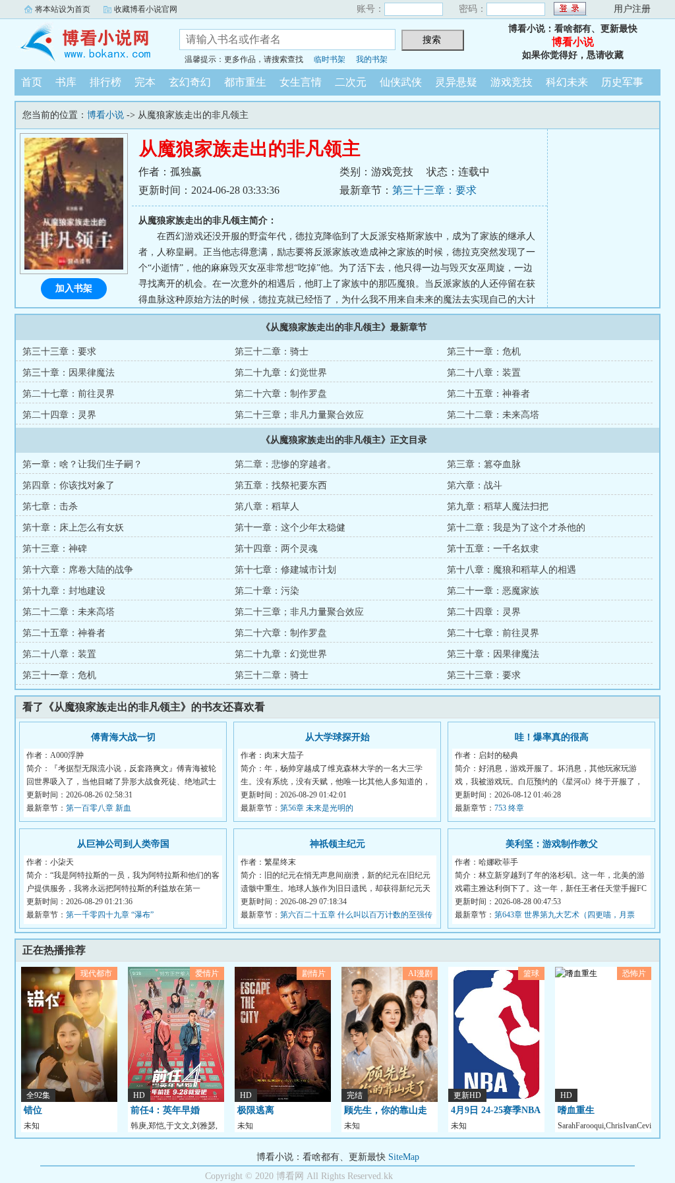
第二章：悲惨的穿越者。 (285, 464)
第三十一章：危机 (484, 352)
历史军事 (622, 82)
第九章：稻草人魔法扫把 (497, 506)
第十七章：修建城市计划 (285, 570)
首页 (31, 82)
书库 (65, 82)
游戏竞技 (511, 82)
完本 (145, 82)
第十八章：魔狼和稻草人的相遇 (511, 570)
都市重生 (245, 82)
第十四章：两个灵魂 (276, 549)
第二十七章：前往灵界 (68, 394)
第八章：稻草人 (267, 506)
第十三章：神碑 (54, 549)
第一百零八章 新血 (98, 808)
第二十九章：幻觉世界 (281, 373)
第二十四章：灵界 (59, 415)
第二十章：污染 (267, 591)
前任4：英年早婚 (165, 1110)
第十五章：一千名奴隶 (493, 549)
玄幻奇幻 (190, 82)
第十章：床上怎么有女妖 (73, 528)
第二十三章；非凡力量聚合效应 (299, 415)
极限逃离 (255, 1110)
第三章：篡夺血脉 (484, 464)
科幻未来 (567, 82)
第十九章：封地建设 (63, 591)
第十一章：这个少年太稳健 (290, 528)
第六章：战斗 (474, 485)
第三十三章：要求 (434, 190)
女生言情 (300, 82)
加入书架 (73, 288)
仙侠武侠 (401, 82)
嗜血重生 (576, 1110)
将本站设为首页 (62, 9)
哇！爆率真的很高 (552, 737)
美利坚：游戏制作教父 (552, 844)
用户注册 (632, 9)
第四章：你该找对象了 (68, 485)
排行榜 (105, 82)
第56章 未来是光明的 (316, 808)
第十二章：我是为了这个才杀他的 (516, 528)
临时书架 (329, 59)
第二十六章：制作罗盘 (281, 394)
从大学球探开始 (337, 737)
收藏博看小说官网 (145, 9)
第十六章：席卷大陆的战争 (77, 570)
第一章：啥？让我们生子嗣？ (82, 464)
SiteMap (403, 1157)
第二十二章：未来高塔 (493, 415)
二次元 (351, 82)
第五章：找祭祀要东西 (281, 485)
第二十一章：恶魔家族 (493, 591)
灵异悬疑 (456, 82)
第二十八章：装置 (484, 373)
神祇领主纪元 (337, 844)
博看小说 (87, 42)
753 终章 (509, 808)
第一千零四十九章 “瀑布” (110, 914)
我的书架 (372, 59)
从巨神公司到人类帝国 (123, 844)
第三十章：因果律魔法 (68, 373)
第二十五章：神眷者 (488, 394)
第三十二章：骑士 (271, 352)
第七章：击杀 (50, 506)
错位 (33, 1110)
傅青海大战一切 (123, 737)
